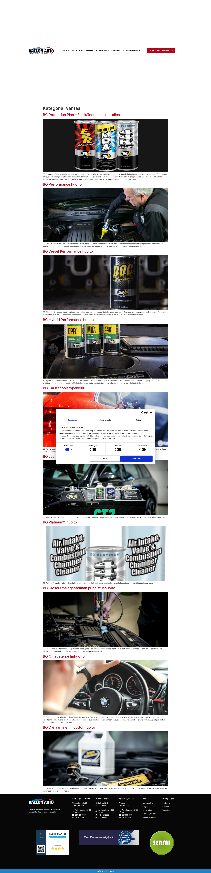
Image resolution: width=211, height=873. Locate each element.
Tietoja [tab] (138, 420)
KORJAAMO (116, 50)
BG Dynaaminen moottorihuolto (69, 727)
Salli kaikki (137, 458)
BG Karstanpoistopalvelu (63, 388)
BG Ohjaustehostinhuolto (64, 656)
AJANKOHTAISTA (133, 50)
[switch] (93, 449)
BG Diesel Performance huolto (68, 251)
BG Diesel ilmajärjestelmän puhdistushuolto (79, 588)
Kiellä (105, 458)
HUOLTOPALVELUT (87, 50)
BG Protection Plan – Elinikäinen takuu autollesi (82, 115)
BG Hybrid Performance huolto (68, 320)
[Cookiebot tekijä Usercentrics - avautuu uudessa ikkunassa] (143, 412)
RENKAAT (103, 50)
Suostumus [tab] (72, 420)
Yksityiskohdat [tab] (105, 420)
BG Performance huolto (62, 184)
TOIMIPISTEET (69, 50)
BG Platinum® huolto (60, 522)
